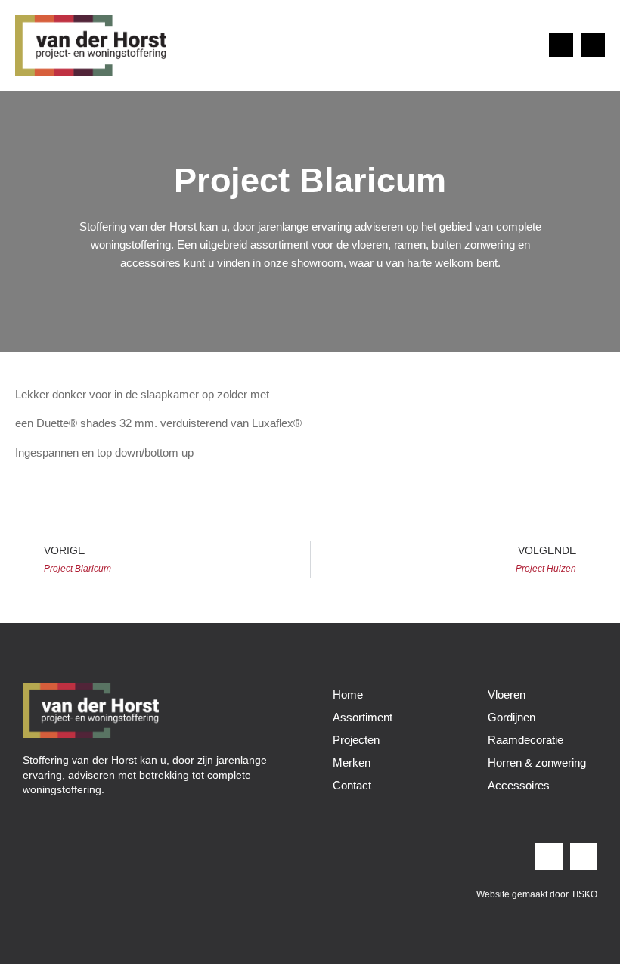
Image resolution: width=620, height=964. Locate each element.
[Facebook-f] (593, 45)
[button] (523, 45)
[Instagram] (561, 45)
